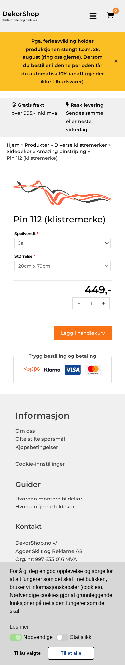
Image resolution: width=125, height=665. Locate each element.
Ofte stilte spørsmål (40, 439)
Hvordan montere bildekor (48, 499)
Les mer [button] (19, 627)
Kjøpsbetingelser (36, 447)
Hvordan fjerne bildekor (45, 507)
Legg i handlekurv (83, 333)
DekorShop (20, 14)
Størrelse (24, 256)
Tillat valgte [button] (27, 653)
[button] (16, 637)
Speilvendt (26, 233)
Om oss (25, 431)
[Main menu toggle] (93, 16)
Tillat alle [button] (71, 653)
